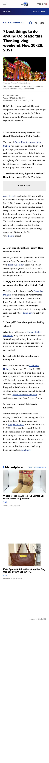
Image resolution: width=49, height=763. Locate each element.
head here (26, 449)
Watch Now (41, 4)
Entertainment (13, 22)
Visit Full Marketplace (37, 467)
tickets (11, 235)
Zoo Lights (8, 195)
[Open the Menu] (4, 4)
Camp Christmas (16, 424)
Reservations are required (25, 394)
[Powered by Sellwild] (42, 619)
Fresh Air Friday (16, 264)
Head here (28, 312)
